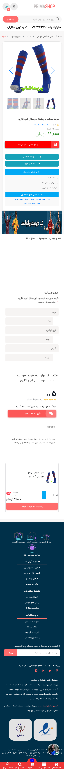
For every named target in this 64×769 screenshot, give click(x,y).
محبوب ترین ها (32, 561)
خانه (60, 36)
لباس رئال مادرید (32, 573)
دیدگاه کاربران (40, 125)
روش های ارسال (32, 602)
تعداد (55, 495)
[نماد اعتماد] (45, 729)
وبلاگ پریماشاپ (32, 638)
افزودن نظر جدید (32, 413)
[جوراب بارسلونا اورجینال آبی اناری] (32, 68)
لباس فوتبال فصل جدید (48, 706)
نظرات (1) (30, 238)
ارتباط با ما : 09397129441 (45, 27)
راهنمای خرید (30, 163)
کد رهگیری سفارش (17, 27)
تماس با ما (32, 627)
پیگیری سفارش (32, 608)
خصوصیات (42, 238)
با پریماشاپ (32, 615)
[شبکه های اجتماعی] (57, 671)
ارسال (11, 653)
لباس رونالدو (32, 578)
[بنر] (32, 222)
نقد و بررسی (55, 238)
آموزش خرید (32, 597)
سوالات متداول (29, 156)
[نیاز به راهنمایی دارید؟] (53, 749)
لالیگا (29, 36)
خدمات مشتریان (32, 591)
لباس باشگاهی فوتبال (46, 36)
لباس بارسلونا (16, 36)
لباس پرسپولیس (32, 568)
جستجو (10, 19)
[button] (11, 70)
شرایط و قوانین (32, 632)
